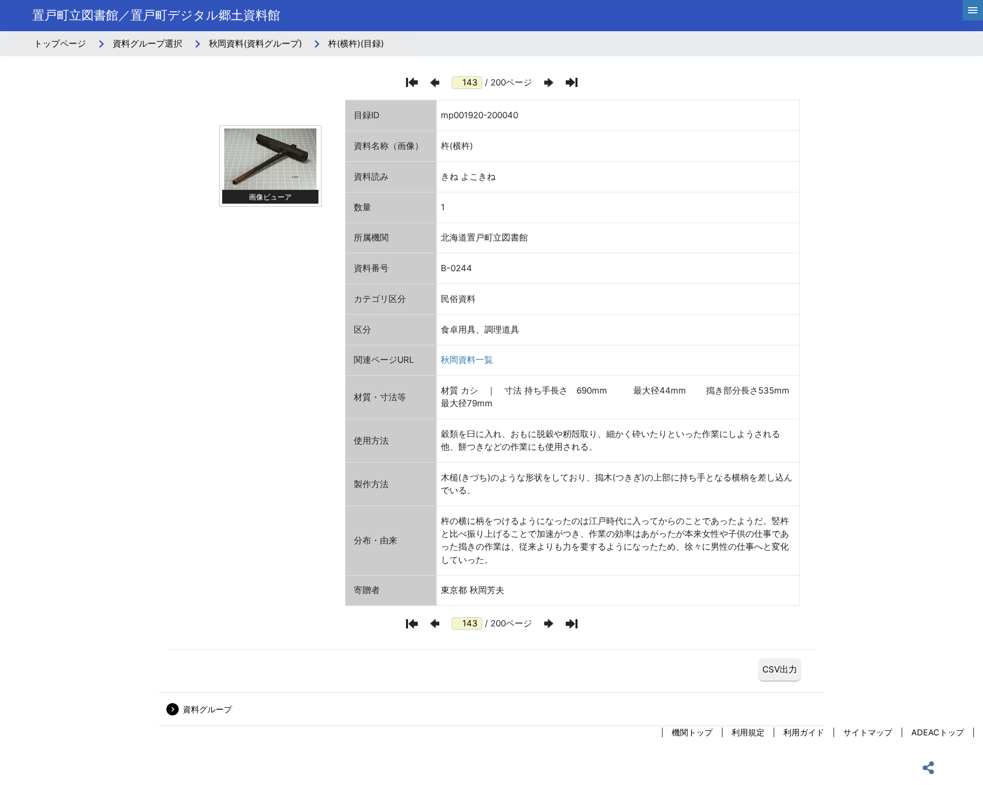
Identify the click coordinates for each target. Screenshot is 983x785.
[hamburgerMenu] (973, 10)
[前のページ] (434, 83)
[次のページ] (548, 83)
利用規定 (748, 732)
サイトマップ (867, 732)
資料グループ (207, 709)
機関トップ (692, 732)
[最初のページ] (412, 82)
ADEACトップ (937, 732)
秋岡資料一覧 (467, 360)
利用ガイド (803, 732)
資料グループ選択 (147, 43)
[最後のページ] (572, 82)
